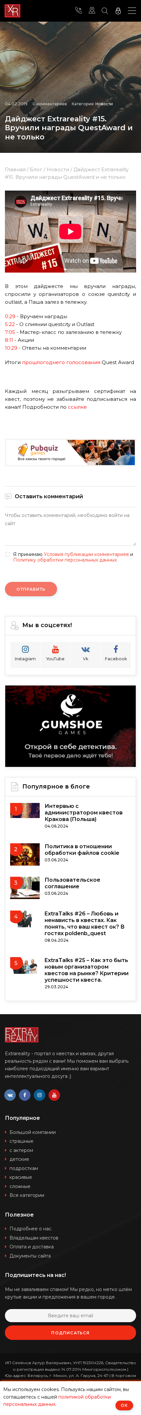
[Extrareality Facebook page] (24, 1095)
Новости (104, 103)
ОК (124, 1405)
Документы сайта (30, 1256)
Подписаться (70, 1332)
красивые (21, 1177)
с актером (21, 1150)
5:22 (10, 324)
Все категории (27, 1195)
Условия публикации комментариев (86, 554)
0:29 (10, 316)
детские (19, 1159)
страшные (21, 1141)
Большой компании (33, 1132)
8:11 (9, 340)
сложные (20, 1186)
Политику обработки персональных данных (65, 560)
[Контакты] (78, 11)
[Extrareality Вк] (10, 1095)
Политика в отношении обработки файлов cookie (82, 849)
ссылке (77, 407)
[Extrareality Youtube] (54, 1095)
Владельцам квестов (34, 1238)
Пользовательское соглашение (72, 883)
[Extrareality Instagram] (39, 1095)
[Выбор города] (92, 11)
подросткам (24, 1168)
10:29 (11, 348)
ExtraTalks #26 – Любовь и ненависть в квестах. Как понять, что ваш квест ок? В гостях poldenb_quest (85, 923)
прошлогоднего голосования (61, 362)
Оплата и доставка (32, 1247)
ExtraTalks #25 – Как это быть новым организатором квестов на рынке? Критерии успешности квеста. (87, 970)
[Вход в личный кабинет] (118, 11)
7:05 (10, 332)
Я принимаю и (73, 557)
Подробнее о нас (30, 1229)
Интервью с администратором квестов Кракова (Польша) (84, 812)
